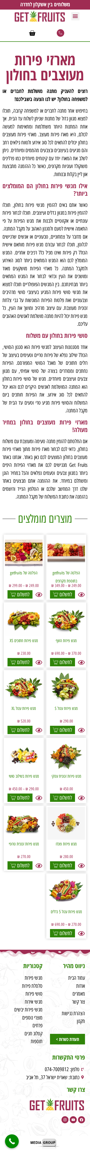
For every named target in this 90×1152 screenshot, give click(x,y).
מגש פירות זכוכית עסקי (66, 776)
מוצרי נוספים (32, 1017)
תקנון (81, 1021)
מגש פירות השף (66, 640)
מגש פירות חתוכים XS (24, 640)
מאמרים (78, 994)
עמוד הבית (76, 978)
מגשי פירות (33, 978)
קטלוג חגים (33, 1033)
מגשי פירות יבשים (28, 1009)
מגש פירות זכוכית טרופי (24, 843)
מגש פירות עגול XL (24, 708)
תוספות (36, 1041)
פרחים (37, 1025)
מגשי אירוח (33, 1002)
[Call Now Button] (12, 1141)
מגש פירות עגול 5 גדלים (66, 911)
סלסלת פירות (32, 986)
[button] (75, 16)
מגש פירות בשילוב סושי (24, 776)
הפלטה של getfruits (24, 572)
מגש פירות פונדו (66, 843)
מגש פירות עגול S (66, 708)
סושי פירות (34, 994)
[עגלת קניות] (32, 33)
